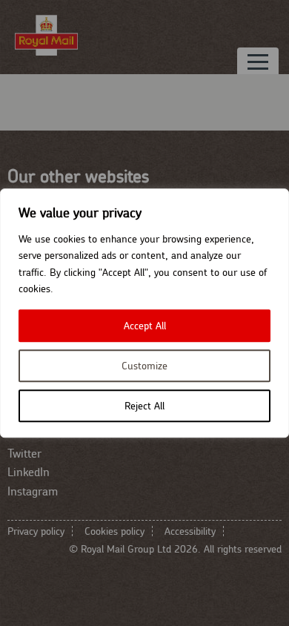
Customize (144, 365)
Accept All (145, 325)
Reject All (144, 405)
